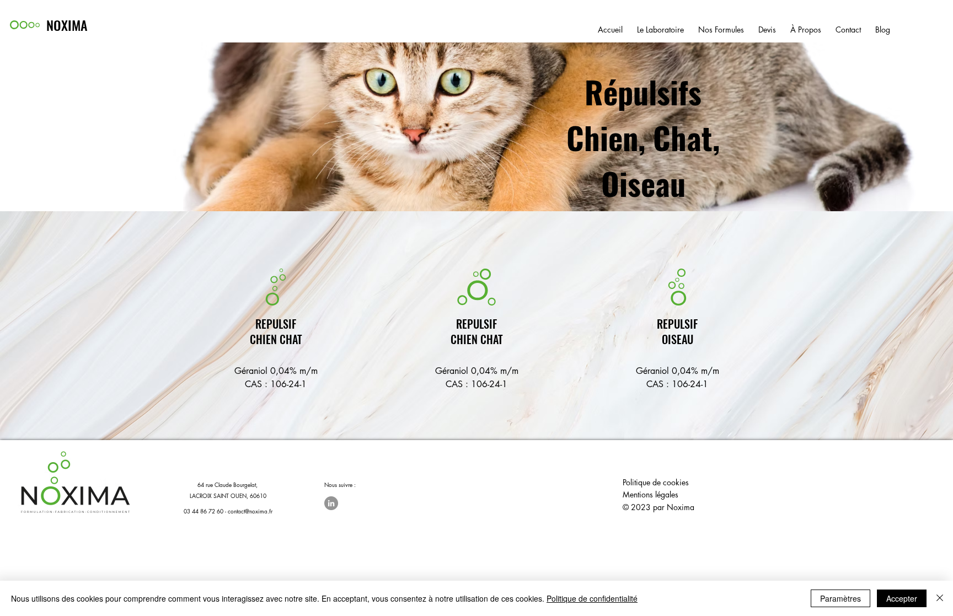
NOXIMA (67, 25)
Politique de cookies (656, 482)
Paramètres (840, 598)
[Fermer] (939, 598)
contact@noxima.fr (250, 511)
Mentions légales (650, 494)
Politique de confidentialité (592, 598)
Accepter (901, 598)
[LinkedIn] (331, 503)
